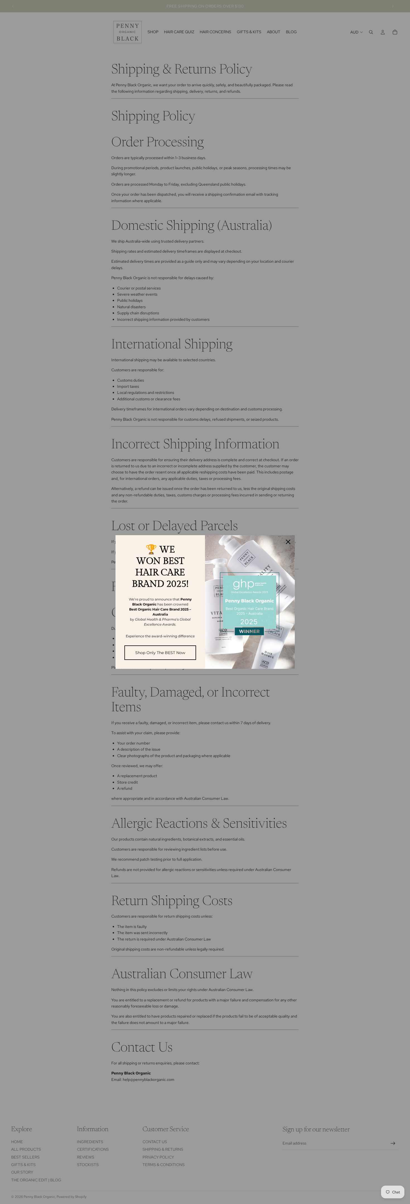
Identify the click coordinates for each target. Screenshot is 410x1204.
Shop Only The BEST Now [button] (160, 652)
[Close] (288, 542)
